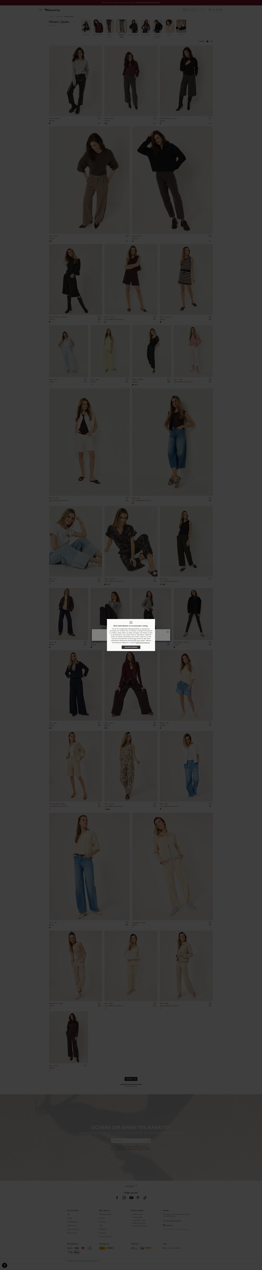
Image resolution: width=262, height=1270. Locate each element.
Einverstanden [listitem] (131, 647)
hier (135, 638)
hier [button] (138, 640)
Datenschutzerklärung (143, 642)
